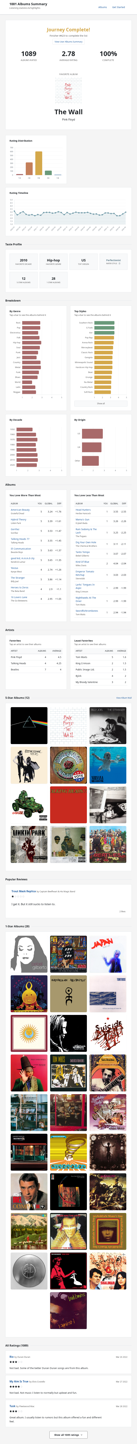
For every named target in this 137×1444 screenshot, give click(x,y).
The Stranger (18, 577)
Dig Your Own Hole (86, 542)
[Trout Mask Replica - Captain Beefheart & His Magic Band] (29, 1073)
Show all (101, 403)
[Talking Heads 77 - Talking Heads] (68, 804)
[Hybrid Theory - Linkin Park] (29, 844)
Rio (12, 1356)
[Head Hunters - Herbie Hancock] (29, 993)
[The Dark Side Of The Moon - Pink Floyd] (29, 725)
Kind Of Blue (82, 561)
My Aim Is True (19, 1381)
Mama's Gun (82, 519)
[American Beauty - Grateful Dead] (68, 765)
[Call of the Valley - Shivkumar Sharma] (29, 1231)
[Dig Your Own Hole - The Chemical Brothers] (68, 1033)
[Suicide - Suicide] (108, 1033)
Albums (102, 7)
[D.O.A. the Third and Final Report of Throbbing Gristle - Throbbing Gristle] (29, 1112)
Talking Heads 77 (20, 539)
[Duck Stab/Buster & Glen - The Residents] (68, 1271)
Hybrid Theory (18, 519)
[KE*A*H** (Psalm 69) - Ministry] (108, 1152)
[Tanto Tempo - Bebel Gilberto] (29, 954)
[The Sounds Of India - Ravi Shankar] (108, 1073)
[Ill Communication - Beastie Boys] (108, 804)
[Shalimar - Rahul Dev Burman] (108, 1271)
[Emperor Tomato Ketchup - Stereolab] (68, 1152)
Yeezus (14, 568)
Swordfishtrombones (87, 610)
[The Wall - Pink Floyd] (68, 725)
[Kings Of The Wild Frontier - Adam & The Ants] (68, 1231)
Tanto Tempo (83, 552)
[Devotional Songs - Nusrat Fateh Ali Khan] (68, 1191)
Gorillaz (15, 529)
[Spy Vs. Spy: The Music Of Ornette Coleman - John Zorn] (68, 954)
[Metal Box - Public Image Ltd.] (29, 1271)
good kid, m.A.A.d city (22, 558)
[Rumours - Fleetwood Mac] (29, 765)
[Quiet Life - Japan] (108, 954)
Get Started (118, 7)
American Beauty (20, 509)
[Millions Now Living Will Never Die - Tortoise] (108, 993)
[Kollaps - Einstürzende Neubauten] (68, 993)
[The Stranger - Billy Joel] (108, 725)
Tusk (12, 1406)
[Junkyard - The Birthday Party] (108, 1112)
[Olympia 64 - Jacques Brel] (29, 1191)
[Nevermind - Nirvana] (108, 765)
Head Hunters (83, 509)
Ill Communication (21, 548)
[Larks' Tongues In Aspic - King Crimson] (29, 1033)
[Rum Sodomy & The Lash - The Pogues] (108, 1191)
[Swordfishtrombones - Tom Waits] (68, 1073)
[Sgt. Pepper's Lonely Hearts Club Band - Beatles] (108, 844)
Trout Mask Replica (24, 891)
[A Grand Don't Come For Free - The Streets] (29, 1152)
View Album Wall (124, 697)
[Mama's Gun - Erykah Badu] (108, 1231)
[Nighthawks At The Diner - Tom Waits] (68, 1112)
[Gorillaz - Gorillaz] (29, 804)
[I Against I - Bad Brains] (68, 1310)
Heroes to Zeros (19, 587)
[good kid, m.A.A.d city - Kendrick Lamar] (68, 844)
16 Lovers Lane (19, 597)
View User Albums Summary (69, 41)
